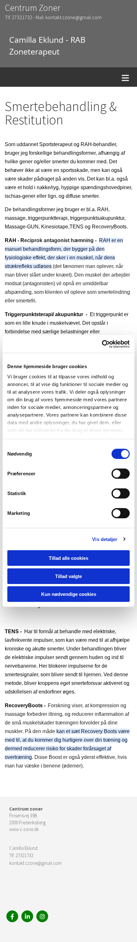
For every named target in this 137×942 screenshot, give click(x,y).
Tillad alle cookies (68, 558)
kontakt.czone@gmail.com (35, 863)
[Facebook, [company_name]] (12, 916)
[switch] (121, 474)
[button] (70, 77)
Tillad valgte (68, 576)
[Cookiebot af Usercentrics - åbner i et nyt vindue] (102, 344)
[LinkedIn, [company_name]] (27, 916)
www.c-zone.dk (24, 829)
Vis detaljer (104, 539)
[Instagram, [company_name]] (42, 916)
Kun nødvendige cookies (68, 594)
